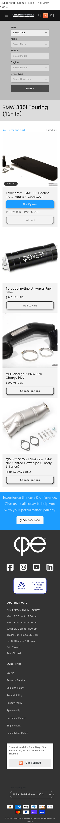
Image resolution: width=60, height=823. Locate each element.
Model (14, 50)
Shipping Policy (15, 687)
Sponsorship (13, 710)
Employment (14, 725)
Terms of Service (16, 680)
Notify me (30, 204)
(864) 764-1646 (30, 520)
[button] (6, 15)
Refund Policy (14, 695)
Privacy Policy (14, 702)
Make (14, 39)
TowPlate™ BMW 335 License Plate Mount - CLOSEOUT (28, 195)
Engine (15, 62)
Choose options (30, 390)
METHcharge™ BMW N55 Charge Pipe (24, 375)
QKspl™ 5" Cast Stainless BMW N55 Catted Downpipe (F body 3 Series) (29, 463)
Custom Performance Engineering (28, 818)
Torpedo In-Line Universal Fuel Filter (29, 290)
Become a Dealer (16, 718)
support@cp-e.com (12, 2)
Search (30, 88)
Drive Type (17, 74)
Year (13, 27)
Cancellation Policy (17, 733)
